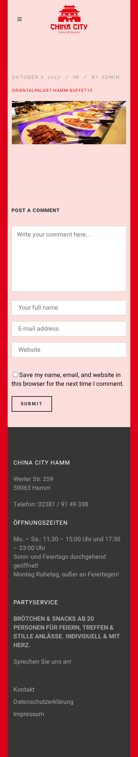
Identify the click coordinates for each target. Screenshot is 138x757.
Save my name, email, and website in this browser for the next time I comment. (68, 379)
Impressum (28, 714)
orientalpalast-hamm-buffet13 (52, 90)
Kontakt (23, 689)
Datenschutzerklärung (43, 702)
